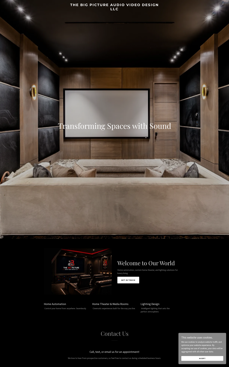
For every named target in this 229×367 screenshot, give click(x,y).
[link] (114, 9)
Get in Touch (128, 280)
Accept (202, 358)
